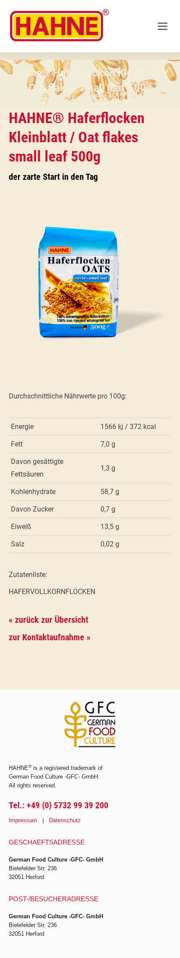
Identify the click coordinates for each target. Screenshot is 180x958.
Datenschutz (65, 820)
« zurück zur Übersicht (48, 620)
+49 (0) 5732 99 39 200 (67, 805)
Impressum (23, 820)
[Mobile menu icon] (162, 26)
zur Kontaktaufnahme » (49, 637)
